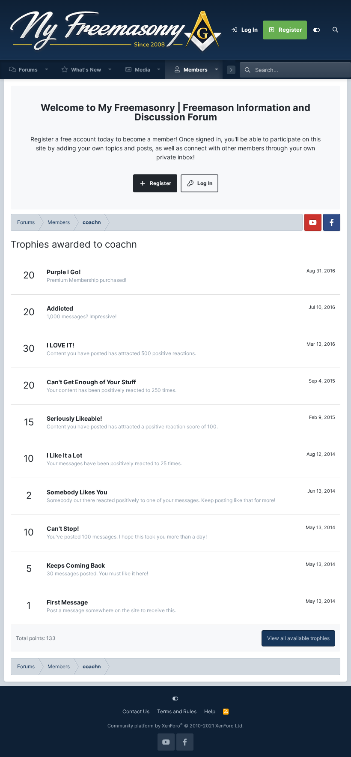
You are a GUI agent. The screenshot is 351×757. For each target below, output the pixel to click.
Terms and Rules (176, 711)
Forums (28, 69)
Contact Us (135, 711)
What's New (86, 69)
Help (209, 711)
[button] (47, 69)
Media (142, 69)
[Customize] (316, 30)
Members (196, 69)
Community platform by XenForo (175, 726)
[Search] (335, 30)
